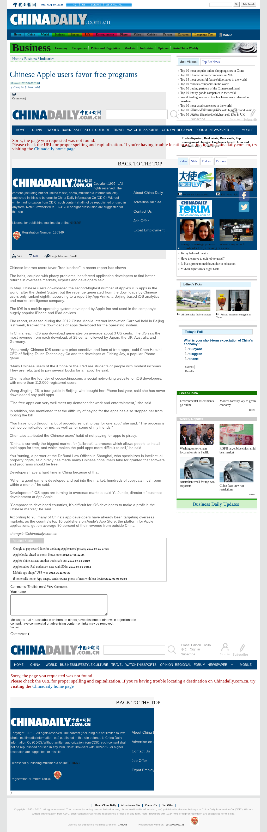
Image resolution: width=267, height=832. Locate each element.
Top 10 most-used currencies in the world (206, 105)
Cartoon (183, 34)
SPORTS (151, 130)
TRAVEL (119, 130)
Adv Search (248, 4)
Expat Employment (149, 230)
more (251, 409)
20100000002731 (175, 824)
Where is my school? (232, 244)
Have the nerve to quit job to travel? (203, 258)
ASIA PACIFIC (114, 4)
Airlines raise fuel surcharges (196, 314)
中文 (74, 5)
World (45, 34)
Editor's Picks (192, 284)
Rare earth (227, 138)
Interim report (211, 146)
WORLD (53, 130)
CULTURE (102, 130)
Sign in (195, 649)
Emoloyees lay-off (223, 142)
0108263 (75, 223)
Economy (61, 48)
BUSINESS (70, 130)
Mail (35, 256)
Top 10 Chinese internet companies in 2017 (207, 75)
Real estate (211, 138)
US (84, 4)
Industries (147, 48)
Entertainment (105, 34)
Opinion (152, 34)
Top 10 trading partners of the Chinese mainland (210, 88)
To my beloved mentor (194, 253)
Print (19, 256)
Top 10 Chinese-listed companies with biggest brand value (216, 110)
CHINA (37, 130)
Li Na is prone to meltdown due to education (208, 264)
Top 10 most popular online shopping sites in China (212, 71)
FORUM (201, 130)
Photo (124, 34)
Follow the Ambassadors (196, 194)
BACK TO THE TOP (140, 163)
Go (236, 4)
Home (17, 34)
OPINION (168, 130)
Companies (79, 48)
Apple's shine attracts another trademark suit (40, 560)
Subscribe (188, 654)
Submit (14, 627)
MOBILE (247, 130)
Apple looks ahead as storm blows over (37, 554)
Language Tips (204, 34)
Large (53, 256)
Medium (63, 256)
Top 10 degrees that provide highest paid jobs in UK (212, 114)
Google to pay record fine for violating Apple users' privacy (49, 548)
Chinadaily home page (55, 148)
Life (87, 34)
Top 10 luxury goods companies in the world (208, 93)
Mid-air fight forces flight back (200, 269)
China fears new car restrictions (232, 487)
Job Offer (141, 221)
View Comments (57, 587)
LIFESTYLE (86, 130)
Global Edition (191, 645)
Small (73, 256)
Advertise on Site (147, 202)
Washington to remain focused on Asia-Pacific (194, 450)
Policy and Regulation (105, 48)
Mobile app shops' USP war (30, 572)
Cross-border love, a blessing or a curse (205, 248)
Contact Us (143, 211)
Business (60, 34)
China (31, 34)
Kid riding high (229, 194)
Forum (167, 34)
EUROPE (96, 4)
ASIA (207, 645)
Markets (130, 48)
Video (137, 34)
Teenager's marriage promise (197, 244)
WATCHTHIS (135, 130)
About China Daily (148, 192)
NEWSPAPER (217, 130)
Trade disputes (192, 138)
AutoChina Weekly (185, 48)
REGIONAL (185, 130)
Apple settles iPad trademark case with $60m (40, 566)
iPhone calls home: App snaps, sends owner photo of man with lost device (59, 578)
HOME (20, 130)
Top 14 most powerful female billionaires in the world (213, 79)
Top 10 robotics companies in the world (204, 84)
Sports (75, 34)
